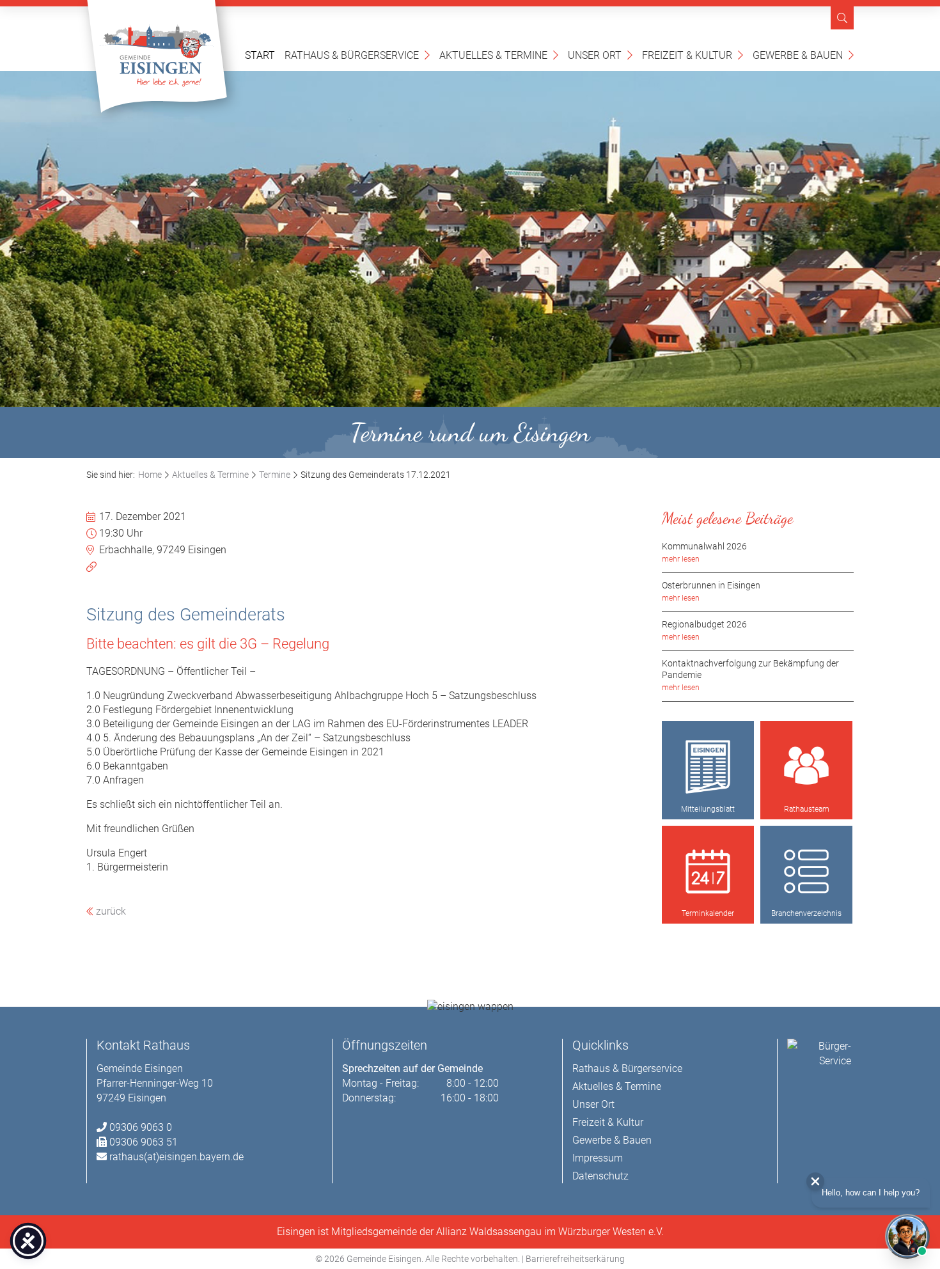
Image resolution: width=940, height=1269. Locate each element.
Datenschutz (600, 1176)
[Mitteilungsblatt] (708, 767)
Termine (274, 474)
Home (150, 474)
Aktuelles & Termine (498, 54)
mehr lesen (681, 559)
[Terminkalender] (708, 872)
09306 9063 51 (143, 1142)
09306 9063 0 (140, 1127)
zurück (109, 911)
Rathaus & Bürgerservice (357, 54)
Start (260, 55)
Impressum (597, 1158)
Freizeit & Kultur (692, 54)
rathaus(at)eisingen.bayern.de (176, 1157)
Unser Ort (600, 54)
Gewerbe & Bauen (803, 54)
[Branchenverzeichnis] (806, 872)
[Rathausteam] (806, 767)
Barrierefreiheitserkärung (575, 1259)
